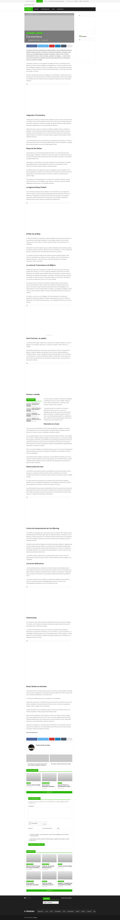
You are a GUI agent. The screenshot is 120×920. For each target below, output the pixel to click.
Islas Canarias (30, 881)
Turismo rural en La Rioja (33, 785)
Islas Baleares (30, 14)
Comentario (31, 806)
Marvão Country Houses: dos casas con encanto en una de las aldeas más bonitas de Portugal (33, 866)
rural (47, 911)
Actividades (61, 881)
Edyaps (35, 917)
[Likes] (90, 917)
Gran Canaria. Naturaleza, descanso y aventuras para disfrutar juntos (49, 785)
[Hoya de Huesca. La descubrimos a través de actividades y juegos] (65, 777)
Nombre (30, 828)
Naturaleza (40, 911)
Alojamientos (30, 864)
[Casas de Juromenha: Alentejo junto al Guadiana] (49, 858)
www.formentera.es (32, 732)
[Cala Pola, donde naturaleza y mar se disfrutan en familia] (49, 875)
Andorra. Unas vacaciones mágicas (54, 1)
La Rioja (60, 864)
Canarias (89, 911)
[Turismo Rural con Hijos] (29, 4)
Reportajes (39, 33)
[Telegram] (95, 1)
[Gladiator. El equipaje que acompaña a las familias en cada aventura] (65, 875)
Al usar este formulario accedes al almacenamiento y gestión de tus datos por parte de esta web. (49, 839)
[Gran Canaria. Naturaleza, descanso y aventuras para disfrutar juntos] (49, 777)
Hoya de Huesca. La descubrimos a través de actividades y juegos (65, 785)
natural (83, 911)
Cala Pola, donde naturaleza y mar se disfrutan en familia (47, 884)
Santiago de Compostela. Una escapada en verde (36, 414)
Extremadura (71, 911)
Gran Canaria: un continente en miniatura (36, 403)
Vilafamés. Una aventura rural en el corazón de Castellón (36, 419)
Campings (45, 881)
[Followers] (92, 1)
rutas (64, 911)
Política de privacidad (66, 898)
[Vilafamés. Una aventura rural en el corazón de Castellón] (28, 420)
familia (77, 911)
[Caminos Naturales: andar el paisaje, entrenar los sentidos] (28, 410)
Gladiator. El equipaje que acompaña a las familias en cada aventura (65, 884)
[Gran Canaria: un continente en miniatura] (28, 404)
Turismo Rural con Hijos (43, 745)
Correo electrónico (48, 828)
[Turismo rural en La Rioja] (33, 777)
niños (51, 911)
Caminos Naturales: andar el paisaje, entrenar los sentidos (36, 409)
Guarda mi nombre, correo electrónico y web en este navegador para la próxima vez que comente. (49, 835)
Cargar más (49, 792)
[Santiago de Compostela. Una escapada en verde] (28, 415)
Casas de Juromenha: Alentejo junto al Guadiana (48, 866)
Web (58, 828)
